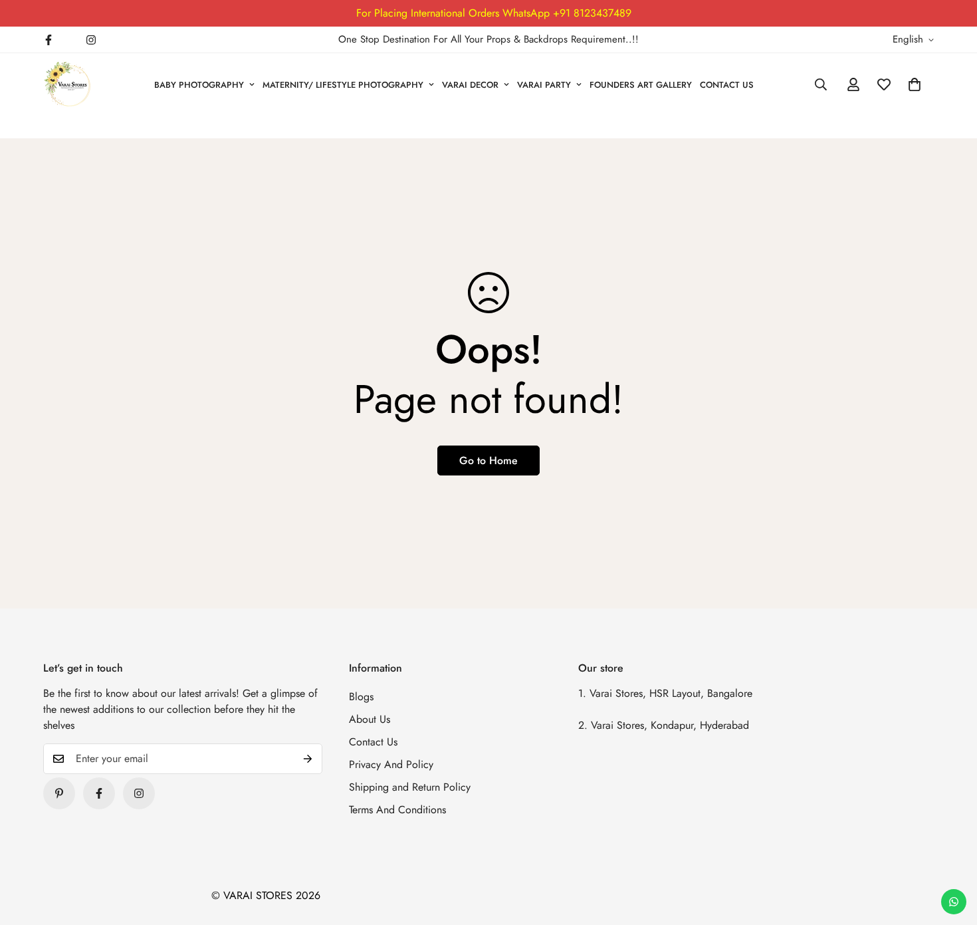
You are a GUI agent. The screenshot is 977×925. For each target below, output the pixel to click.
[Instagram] (91, 40)
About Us (369, 719)
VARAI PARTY (544, 84)
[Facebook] (48, 40)
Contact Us (373, 741)
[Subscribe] (307, 758)
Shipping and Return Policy (410, 787)
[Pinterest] (59, 793)
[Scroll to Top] (951, 852)
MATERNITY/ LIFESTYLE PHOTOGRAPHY (343, 84)
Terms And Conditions (397, 809)
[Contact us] (953, 901)
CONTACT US (727, 84)
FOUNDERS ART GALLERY (641, 84)
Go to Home (488, 460)
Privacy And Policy (391, 764)
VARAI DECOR (470, 84)
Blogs (361, 696)
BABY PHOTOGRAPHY (199, 84)
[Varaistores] (68, 84)
